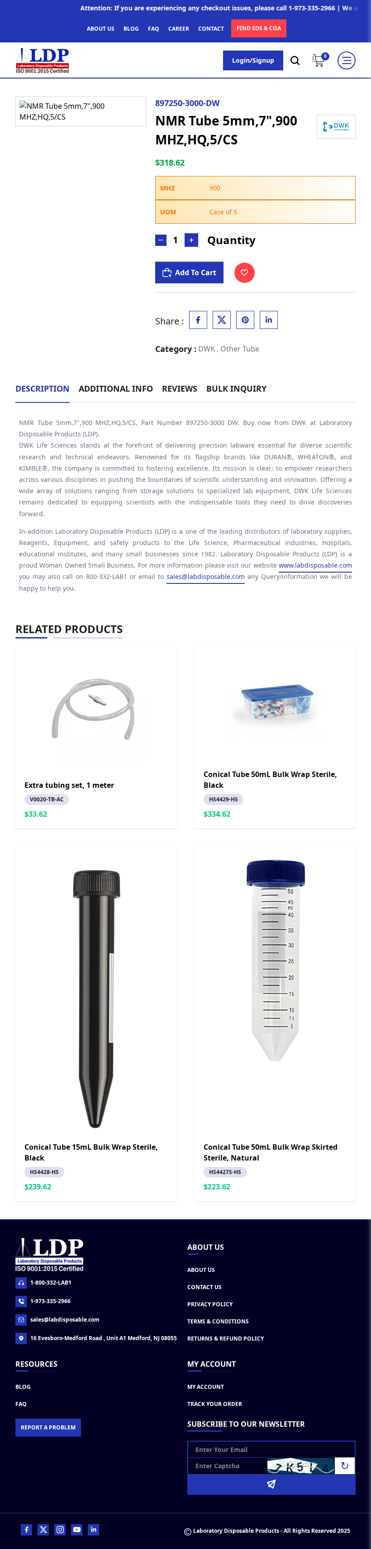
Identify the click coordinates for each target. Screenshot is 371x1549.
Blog (23, 1387)
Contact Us (204, 1287)
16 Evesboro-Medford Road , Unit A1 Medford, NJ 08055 (103, 1338)
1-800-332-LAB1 (50, 1282)
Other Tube (239, 349)
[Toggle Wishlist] (244, 273)
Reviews (179, 388)
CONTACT (211, 28)
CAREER (178, 28)
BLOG (131, 28)
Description (42, 388)
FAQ (153, 28)
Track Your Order (214, 1404)
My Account (205, 1387)
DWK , (208, 349)
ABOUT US (100, 28)
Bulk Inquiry (236, 388)
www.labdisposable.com (315, 565)
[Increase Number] (191, 240)
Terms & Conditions (218, 1321)
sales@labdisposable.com (205, 576)
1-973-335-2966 (50, 1301)
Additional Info (116, 388)
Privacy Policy (210, 1304)
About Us (201, 1270)
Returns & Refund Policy (225, 1338)
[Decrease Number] (160, 240)
